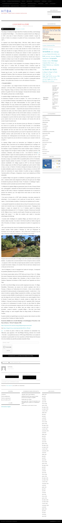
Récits (44, 147)
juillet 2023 (44, 454)
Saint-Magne (45, 79)
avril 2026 (44, 399)
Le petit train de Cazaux (32, 405)
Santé (52, 79)
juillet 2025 (44, 412)
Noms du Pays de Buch (47, 142)
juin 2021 (44, 489)
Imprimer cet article (20, 28)
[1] (37, 152)
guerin (23, 401)
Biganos (58, 56)
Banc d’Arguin (45, 54)
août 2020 (44, 507)
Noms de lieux (45, 140)
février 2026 (44, 403)
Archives (44, 117)
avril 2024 (44, 439)
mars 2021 (44, 494)
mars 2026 (44, 401)
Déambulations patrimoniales (13, 1)
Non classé (45, 144)
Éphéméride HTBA (46, 133)
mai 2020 (44, 512)
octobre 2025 (44, 410)
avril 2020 (44, 514)
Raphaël (19, 26)
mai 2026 (44, 398)
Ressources (40, 3)
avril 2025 (44, 418)
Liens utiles (23, 3)
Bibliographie (29, 1)
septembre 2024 (45, 430)
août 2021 (44, 485)
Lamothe (56, 65)
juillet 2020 (44, 508)
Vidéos (46, 3)
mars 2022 (44, 472)
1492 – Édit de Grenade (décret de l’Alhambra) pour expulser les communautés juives (31, 402)
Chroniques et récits (31, 3)
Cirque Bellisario (31, 394)
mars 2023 (44, 459)
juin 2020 (44, 510)
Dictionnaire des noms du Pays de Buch (10, 3)
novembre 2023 (45, 447)
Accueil (4, 1)
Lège (50, 74)
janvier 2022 (44, 476)
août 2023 (44, 452)
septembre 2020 (45, 505)
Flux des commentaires (6, 398)
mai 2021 (43, 490)
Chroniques (45, 127)
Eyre (49, 63)
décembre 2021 (45, 478)
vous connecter (9, 385)
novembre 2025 (45, 409)
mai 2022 (44, 469)
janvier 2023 (44, 463)
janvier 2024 (44, 443)
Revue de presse (46, 151)
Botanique (45, 124)
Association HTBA (46, 120)
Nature (49, 1)
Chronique (54, 61)
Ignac (52, 65)
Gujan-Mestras (47, 65)
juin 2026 (44, 396)
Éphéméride (45, 81)
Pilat (49, 77)
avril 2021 (44, 492)
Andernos (16, 362)
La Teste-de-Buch (50, 69)
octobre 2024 (44, 429)
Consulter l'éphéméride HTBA (49, 45)
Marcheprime (55, 76)
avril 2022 (44, 470)
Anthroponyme (50, 49)
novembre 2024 (45, 427)
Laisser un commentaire (28, 26)
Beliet (59, 54)
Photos (23, 1)
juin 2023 (44, 456)
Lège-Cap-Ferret (47, 76)
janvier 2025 (44, 423)
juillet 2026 (44, 394)
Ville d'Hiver (55, 79)
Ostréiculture (45, 77)
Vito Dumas (29, 399)
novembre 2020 (45, 501)
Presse (52, 77)
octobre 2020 (45, 503)
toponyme (45, 153)
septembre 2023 (45, 450)
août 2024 (44, 432)
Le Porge (49, 72)
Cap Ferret (46, 58)
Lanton (44, 67)
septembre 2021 (45, 483)
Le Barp (45, 72)
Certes (49, 61)
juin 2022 (44, 467)
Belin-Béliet (48, 56)
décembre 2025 (45, 407)
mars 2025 (44, 419)
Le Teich (55, 72)
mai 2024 (44, 438)
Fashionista (52, 521)
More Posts (11, 368)
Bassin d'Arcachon (52, 54)
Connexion (3, 394)
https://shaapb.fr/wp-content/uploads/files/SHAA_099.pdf (17, 328)
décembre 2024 (45, 425)
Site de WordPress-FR (5, 399)
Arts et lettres (45, 118)
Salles (49, 79)
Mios (58, 76)
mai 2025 (44, 416)
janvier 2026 (44, 405)
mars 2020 (44, 516)
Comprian (45, 63)
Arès (19, 362)
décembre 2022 (45, 465)
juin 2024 (44, 436)
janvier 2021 (44, 498)
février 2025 (44, 421)
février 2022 (44, 474)
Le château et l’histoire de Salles (55, 103)
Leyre (44, 74)
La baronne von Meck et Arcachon (55, 107)
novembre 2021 (45, 479)
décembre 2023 (45, 445)
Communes (44, 1)
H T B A (6, 11)
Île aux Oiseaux (51, 81)
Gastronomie (52, 3)
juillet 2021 (44, 487)
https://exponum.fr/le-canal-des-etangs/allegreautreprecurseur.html (16, 325)
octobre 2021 (44, 481)
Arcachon (46, 51)
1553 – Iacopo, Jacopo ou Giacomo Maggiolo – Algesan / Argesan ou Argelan (29, 377)
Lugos (47, 74)
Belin (44, 56)
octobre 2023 (44, 449)
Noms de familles (46, 138)
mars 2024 (44, 441)
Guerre (52, 63)
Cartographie (37, 1)
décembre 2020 (45, 499)
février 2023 (44, 461)
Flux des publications (5, 396)
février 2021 (44, 496)
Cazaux (45, 61)
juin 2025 (44, 414)
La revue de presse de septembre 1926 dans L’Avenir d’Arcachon (55, 88)
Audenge (56, 52)
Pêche (55, 77)
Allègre (11, 362)
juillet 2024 (44, 434)
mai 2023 (44, 458)
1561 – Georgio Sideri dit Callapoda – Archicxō (14, 377)
